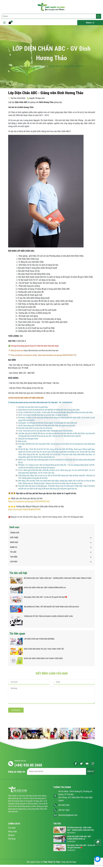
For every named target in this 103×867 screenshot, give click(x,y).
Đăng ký (11, 835)
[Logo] (51, 7)
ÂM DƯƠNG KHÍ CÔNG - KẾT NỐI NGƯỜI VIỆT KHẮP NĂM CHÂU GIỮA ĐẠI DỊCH (51, 607)
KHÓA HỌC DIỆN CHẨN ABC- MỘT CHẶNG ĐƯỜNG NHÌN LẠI (45, 588)
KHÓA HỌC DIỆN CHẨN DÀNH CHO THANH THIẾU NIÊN (43, 658)
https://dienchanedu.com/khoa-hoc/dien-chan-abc (41, 350)
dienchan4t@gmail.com (67, 815)
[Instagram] (92, 763)
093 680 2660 (63, 805)
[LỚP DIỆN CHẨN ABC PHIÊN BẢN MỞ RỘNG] (16, 641)
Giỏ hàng (11, 839)
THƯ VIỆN (13, 557)
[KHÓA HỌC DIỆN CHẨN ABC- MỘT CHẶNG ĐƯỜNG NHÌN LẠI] (16, 590)
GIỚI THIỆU (14, 537)
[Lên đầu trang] (98, 851)
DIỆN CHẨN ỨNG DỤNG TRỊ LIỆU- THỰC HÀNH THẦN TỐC (44, 649)
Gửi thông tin (15, 710)
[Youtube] (87, 763)
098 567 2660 (63, 810)
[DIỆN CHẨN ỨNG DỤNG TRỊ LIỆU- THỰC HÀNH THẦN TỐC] (16, 651)
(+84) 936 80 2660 (28, 765)
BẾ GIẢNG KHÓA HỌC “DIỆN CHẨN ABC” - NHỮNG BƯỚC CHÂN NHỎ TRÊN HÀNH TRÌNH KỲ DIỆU (57, 578)
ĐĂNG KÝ (90, 771)
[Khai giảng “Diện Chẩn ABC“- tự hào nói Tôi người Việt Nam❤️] (16, 599)
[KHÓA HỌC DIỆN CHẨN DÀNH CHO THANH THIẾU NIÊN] (16, 661)
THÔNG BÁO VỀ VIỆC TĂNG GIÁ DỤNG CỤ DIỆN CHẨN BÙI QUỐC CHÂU (48, 616)
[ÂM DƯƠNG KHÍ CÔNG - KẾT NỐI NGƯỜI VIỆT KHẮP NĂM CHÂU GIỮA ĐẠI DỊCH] (16, 609)
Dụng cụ (89, 23)
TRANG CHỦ (14, 533)
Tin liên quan (17, 633)
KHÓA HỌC (14, 542)
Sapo (74, 862)
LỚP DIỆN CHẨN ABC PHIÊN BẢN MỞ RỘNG (39, 639)
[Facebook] (75, 763)
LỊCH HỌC (13, 561)
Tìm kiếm (12, 828)
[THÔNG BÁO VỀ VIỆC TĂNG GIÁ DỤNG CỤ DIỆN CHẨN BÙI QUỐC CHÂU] (16, 620)
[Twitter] (81, 763)
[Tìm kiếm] (98, 16)
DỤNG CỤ (13, 547)
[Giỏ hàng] (10, 23)
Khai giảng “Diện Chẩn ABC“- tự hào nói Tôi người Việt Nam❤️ (45, 597)
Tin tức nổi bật (18, 573)
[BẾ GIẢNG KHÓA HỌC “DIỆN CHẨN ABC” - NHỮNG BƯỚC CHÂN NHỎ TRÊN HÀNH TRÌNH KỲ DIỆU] (16, 580)
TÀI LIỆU (13, 552)
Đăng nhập (12, 831)
